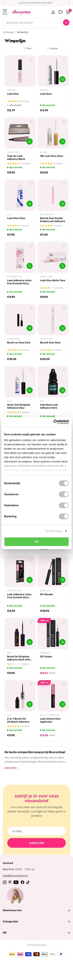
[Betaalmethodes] (12, 954)
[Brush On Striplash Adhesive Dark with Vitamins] (20, 633)
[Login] (53, 12)
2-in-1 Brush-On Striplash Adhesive (18, 720)
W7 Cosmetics (47, 214)
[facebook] (22, 882)
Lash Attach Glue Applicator (50, 720)
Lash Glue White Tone (52, 280)
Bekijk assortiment (5, 10)
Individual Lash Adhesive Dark (49, 406)
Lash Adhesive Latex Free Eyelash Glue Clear (19, 282)
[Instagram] (4, 882)
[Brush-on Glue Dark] (20, 319)
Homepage (8, 32)
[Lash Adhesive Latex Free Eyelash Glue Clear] (20, 257)
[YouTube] (16, 882)
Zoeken (66, 22)
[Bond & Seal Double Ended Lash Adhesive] (53, 195)
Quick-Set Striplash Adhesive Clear (18, 406)
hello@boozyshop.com (15, 875)
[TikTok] (28, 882)
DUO (9, 214)
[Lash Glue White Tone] (53, 257)
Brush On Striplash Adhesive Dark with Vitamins (18, 658)
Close (36, 910)
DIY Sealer (46, 656)
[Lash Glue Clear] (20, 195)
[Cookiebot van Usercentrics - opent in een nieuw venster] (53, 421)
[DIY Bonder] (53, 571)
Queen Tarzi (13, 152)
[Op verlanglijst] (31, 59)
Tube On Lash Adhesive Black (16, 157)
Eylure (43, 152)
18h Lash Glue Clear (51, 155)
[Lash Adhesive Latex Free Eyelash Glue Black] (20, 571)
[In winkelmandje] (62, 79)
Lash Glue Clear (16, 218)
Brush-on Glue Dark (18, 342)
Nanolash (45, 591)
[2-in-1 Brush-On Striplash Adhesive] (20, 695)
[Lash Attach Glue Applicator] (53, 695)
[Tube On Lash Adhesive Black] (20, 133)
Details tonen (54, 530)
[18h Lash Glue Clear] (53, 133)
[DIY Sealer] (53, 633)
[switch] (64, 494)
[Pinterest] (10, 882)
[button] (4, 3)
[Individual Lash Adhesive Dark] (53, 381)
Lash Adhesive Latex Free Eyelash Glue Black (19, 596)
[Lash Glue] (20, 70)
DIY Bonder (46, 594)
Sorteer (54, 48)
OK (37, 541)
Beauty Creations (49, 715)
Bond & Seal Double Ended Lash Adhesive (52, 220)
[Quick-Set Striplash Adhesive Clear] (20, 381)
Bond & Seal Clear (50, 342)
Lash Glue (13, 93)
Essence (11, 90)
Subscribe (36, 843)
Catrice (44, 90)
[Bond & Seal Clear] (53, 319)
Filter (29, 48)
